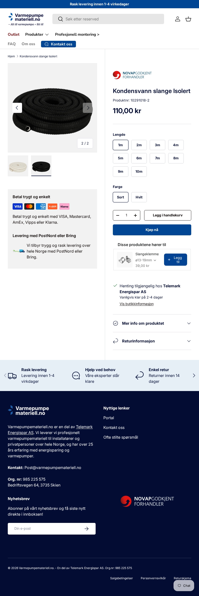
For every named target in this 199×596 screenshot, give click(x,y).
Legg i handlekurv (167, 215)
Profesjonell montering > (77, 34)
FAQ (12, 44)
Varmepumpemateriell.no (36, 568)
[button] (188, 19)
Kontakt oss (113, 427)
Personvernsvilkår (153, 578)
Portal (108, 417)
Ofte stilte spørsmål (120, 437)
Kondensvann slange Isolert (38, 56)
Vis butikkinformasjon (137, 304)
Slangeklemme (147, 254)
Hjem (11, 56)
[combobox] (108, 19)
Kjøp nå (152, 230)
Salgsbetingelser (121, 578)
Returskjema (182, 578)
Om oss (28, 44)
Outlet (13, 34)
